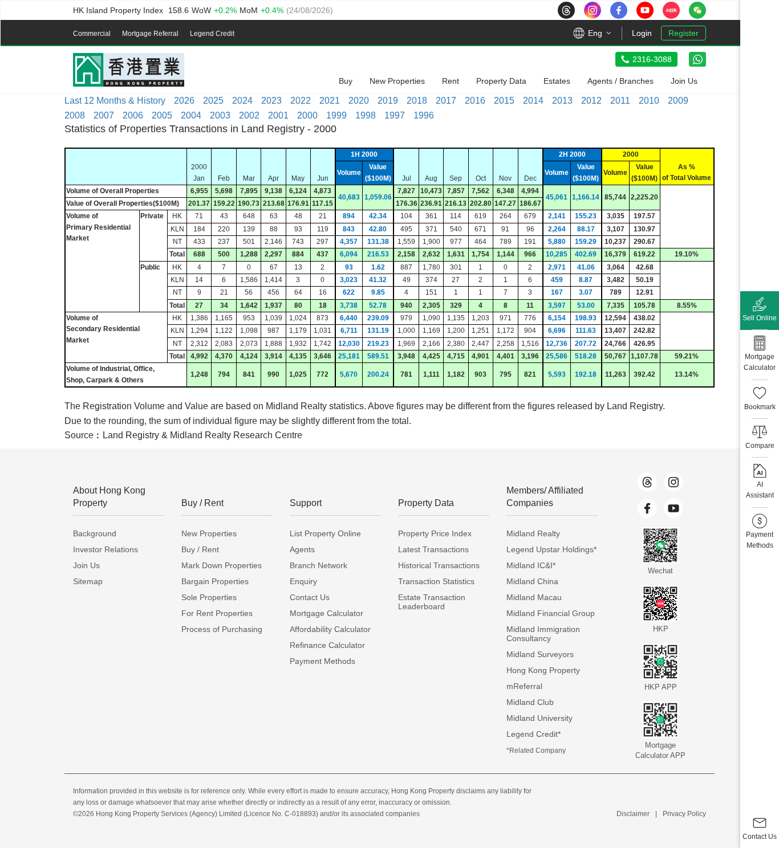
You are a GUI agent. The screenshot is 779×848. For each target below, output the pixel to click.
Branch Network (318, 565)
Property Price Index (435, 533)
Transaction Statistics (436, 581)
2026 (184, 100)
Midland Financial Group (550, 613)
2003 (220, 115)
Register (683, 33)
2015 (504, 100)
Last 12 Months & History (114, 100)
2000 (307, 115)
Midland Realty (533, 533)
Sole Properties (209, 597)
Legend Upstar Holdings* (551, 549)
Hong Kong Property (543, 670)
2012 (591, 100)
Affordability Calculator (330, 629)
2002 (249, 115)
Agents (302, 549)
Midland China (532, 581)
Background (94, 533)
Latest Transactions (433, 549)
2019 (388, 100)
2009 (678, 100)
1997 (394, 115)
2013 (562, 100)
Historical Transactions (439, 565)
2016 (475, 100)
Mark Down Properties (221, 565)
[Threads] (647, 482)
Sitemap (88, 581)
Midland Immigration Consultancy (543, 634)
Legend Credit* (533, 734)
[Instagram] (673, 482)
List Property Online (325, 533)
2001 (278, 115)
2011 (620, 100)
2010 (649, 100)
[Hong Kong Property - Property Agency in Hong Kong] (128, 70)
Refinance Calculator (327, 645)
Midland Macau (534, 597)
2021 (329, 100)
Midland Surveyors (540, 654)
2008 (74, 115)
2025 (213, 100)
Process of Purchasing (221, 629)
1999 (336, 115)
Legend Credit (212, 34)
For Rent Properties (217, 613)
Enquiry (303, 581)
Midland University (539, 718)
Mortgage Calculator (326, 613)
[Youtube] (673, 508)
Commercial (92, 34)
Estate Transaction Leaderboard (431, 602)
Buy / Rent (200, 549)
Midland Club (530, 702)
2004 (191, 115)
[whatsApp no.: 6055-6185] (697, 59)
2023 (271, 100)
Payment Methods (322, 661)
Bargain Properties (215, 581)
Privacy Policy (684, 814)
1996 (423, 115)
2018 (417, 100)
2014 (533, 100)
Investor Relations (105, 549)
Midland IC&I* (530, 565)
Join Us (86, 565)
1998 (365, 115)
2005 (162, 115)
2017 (446, 100)
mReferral (524, 686)
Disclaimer (633, 814)
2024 (242, 100)
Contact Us (310, 597)
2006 (133, 115)
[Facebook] (647, 508)
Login (642, 33)
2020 (358, 100)
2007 (104, 115)
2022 (300, 100)
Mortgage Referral (150, 34)
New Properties (209, 533)
